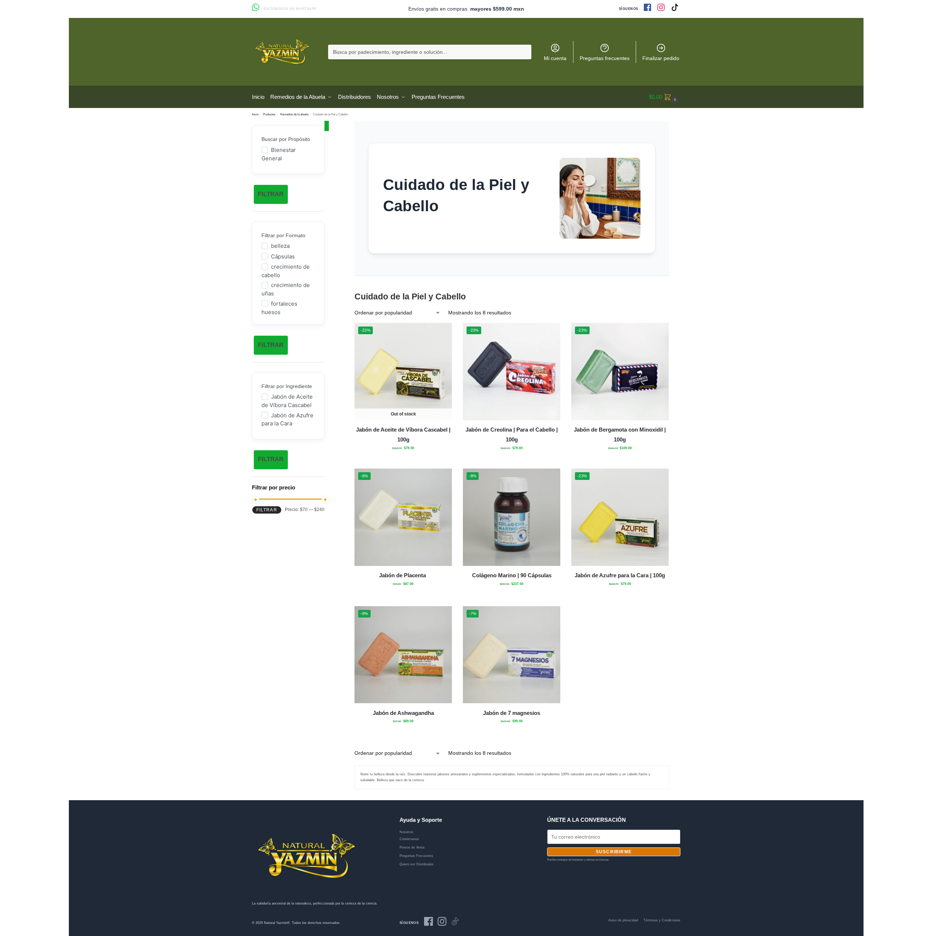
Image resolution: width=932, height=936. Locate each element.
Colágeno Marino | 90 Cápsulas (512, 575)
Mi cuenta (555, 58)
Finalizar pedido (660, 58)
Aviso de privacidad (623, 920)
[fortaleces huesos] (264, 303)
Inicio (255, 114)
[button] (664, 97)
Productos (269, 114)
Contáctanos (409, 839)
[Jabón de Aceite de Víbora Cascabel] (264, 396)
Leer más (403, 461)
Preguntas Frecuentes (416, 856)
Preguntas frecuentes (605, 58)
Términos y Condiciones (661, 920)
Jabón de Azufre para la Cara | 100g (620, 575)
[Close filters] (326, 126)
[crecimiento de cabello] (264, 266)
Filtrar (270, 194)
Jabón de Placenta (403, 575)
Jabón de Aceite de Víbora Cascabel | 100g (403, 434)
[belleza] (264, 246)
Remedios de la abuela (294, 114)
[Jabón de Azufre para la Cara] (264, 415)
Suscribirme (614, 851)
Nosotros (406, 832)
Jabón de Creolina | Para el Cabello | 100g (511, 434)
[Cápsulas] (264, 256)
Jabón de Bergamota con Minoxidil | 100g (620, 434)
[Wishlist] (440, 333)
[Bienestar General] (264, 149)
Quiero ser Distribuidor (417, 864)
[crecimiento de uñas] (264, 285)
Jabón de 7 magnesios (511, 713)
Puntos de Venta (412, 847)
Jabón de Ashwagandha (403, 713)
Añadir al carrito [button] (511, 461)
